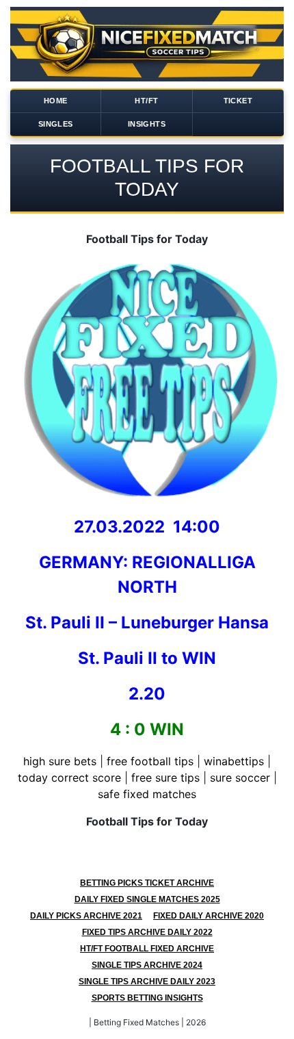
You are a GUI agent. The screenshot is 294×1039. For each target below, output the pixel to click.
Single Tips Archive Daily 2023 (147, 981)
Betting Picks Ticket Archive (147, 883)
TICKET (238, 101)
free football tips (150, 761)
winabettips (234, 761)
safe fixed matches (147, 794)
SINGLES (55, 124)
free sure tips (165, 777)
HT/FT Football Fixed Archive (147, 948)
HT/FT (146, 101)
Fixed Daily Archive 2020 (208, 916)
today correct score (69, 777)
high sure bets (59, 761)
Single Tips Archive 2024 (147, 965)
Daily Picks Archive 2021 (86, 916)
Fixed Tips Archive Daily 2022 (147, 932)
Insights (146, 124)
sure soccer (240, 777)
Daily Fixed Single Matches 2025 (147, 899)
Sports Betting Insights (147, 998)
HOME (56, 101)
